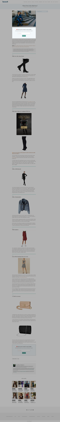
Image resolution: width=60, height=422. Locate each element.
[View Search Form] (57, 1)
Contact (19, 416)
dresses (26, 76)
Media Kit (48, 416)
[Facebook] (29, 410)
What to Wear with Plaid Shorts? (24, 46)
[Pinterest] (26, 410)
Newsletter (53, 416)
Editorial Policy (43, 416)
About (15, 416)
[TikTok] (30, 410)
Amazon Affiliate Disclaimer (32, 416)
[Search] (47, 11)
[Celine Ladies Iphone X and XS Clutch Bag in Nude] (24, 305)
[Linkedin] (32, 410)
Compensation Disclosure (24, 416)
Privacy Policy (38, 416)
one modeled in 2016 (31, 101)
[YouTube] (33, 410)
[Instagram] (28, 410)
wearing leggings (14, 157)
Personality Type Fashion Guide (9, 416)
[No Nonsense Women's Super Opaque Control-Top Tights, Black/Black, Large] (24, 124)
